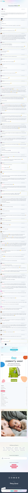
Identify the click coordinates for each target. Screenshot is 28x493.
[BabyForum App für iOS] (16, 477)
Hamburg (24, 447)
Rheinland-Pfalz (5, 450)
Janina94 (3, 231)
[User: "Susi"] (1, 291)
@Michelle (3, 156)
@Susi (2, 302)
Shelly (2, 70)
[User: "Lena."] (1, 20)
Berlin (13, 447)
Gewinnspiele (14, 464)
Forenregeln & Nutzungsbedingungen (9, 489)
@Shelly (3, 167)
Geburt (2, 393)
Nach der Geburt (3, 394)
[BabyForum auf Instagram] (14, 477)
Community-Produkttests (14, 466)
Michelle (3, 42)
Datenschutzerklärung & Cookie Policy (18, 489)
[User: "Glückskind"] (1, 318)
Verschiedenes (3, 399)
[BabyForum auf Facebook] (9, 477)
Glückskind (3, 330)
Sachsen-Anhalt (17, 450)
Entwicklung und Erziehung (4, 398)
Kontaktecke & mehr (3, 403)
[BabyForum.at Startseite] (3, 1)
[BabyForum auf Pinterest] (11, 477)
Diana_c (3, 300)
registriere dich (14, 349)
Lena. (2, 33)
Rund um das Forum (3, 405)
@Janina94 (3, 286)
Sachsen (12, 450)
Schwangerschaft (3, 392)
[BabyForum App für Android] (18, 477)
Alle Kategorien (3, 387)
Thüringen (14, 451)
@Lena (2, 164)
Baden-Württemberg (8, 447)
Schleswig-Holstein (22, 450)
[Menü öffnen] (1, 1)
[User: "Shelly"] (1, 59)
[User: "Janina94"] (1, 231)
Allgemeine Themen (3, 388)
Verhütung (2, 389)
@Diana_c (3, 159)
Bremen (20, 447)
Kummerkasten (3, 404)
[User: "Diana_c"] (1, 147)
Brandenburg (16, 447)
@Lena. (4, 319)
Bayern (4, 447)
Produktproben (14, 467)
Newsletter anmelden (7, 458)
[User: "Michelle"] (2, 9)
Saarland (9, 450)
